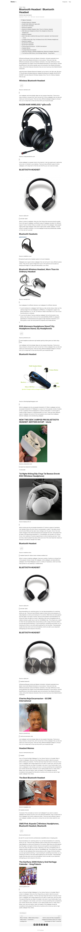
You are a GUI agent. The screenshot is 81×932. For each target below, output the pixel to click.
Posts (24, 7)
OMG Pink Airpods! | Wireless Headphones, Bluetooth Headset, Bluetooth (40, 51)
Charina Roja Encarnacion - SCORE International (34, 46)
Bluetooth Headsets (27, 27)
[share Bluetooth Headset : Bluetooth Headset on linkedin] (37, 925)
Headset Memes (26, 48)
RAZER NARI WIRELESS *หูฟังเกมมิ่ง (31, 24)
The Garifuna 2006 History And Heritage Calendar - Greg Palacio (38, 53)
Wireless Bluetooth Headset (29, 22)
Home (13, 2)
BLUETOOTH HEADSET (28, 25)
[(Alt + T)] (16, 2)
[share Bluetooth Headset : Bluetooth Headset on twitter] (34, 925)
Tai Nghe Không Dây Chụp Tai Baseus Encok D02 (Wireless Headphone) (40, 39)
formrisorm (42, 930)
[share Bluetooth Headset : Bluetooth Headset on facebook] (42, 925)
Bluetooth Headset (26, 34)
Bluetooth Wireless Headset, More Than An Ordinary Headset (37, 29)
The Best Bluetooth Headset (29, 49)
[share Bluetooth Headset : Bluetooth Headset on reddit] (39, 925)
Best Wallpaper (23, 913)
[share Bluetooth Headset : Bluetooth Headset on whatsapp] (44, 925)
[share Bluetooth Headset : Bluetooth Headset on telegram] (47, 925)
